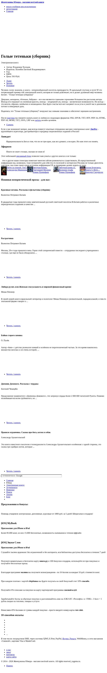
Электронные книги (15, 485)
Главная (9, 480)
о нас (8, 650)
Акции (9, 494)
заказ (8, 652)
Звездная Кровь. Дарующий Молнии (42, 168)
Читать (9, 83)
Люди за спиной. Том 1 (17, 167)
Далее (8, 81)
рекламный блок (23, 156)
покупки (11, 118)
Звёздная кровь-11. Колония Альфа (67, 168)
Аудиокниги (11, 487)
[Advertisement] (38, 33)
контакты (10, 654)
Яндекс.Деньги (69, 639)
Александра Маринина (17, 170)
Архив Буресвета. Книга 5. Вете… (93, 168)
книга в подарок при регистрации (21, 6)
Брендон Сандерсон (94, 172)
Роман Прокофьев (41, 172)
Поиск (9, 492)
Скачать (9, 125)
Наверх (9, 666)
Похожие (10, 85)
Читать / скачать (13, 229)
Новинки (10, 490)
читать (38, 120)
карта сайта (11, 657)
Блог (8, 497)
